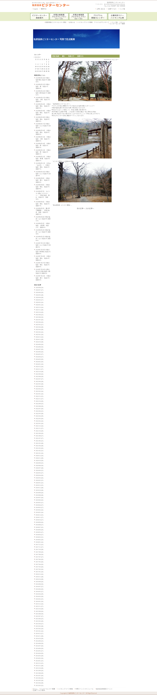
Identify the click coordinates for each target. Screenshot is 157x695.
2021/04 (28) (39, 446)
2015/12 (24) (39, 604)
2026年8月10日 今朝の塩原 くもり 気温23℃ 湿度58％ (43, 173)
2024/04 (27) (39, 357)
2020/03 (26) (39, 478)
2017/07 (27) (39, 557)
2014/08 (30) (39, 643)
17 (36, 69)
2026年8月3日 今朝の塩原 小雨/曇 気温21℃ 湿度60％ (43, 225)
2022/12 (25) (39, 396)
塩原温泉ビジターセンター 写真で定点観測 (54, 39)
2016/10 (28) (39, 579)
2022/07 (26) (39, 408)
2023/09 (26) (39, 374)
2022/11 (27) (39, 399)
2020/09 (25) (39, 463)
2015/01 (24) (39, 631)
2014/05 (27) (39, 651)
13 (42, 66)
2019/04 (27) (39, 505)
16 (48, 66)
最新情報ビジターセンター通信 (55, 22)
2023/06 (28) (39, 381)
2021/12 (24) (39, 426)
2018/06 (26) (39, 530)
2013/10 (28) (39, 668)
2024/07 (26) (39, 349)
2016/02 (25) (39, 599)
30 (48, 71)
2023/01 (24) (39, 394)
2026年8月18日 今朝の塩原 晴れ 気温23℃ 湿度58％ (43, 112)
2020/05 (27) (39, 473)
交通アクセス (112, 9)
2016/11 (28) (39, 577)
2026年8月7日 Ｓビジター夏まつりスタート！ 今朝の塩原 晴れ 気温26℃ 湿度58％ (43, 195)
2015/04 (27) (39, 623)
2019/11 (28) (39, 487)
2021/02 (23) (39, 450)
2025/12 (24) (39, 307)
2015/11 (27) (39, 606)
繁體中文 (43, 9)
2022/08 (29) (39, 406)
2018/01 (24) (39, 542)
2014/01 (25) (39, 661)
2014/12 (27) (39, 633)
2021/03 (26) (39, 448)
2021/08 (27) (39, 436)
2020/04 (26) (39, 475)
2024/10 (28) (39, 342)
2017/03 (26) (39, 567)
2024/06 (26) (39, 352)
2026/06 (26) (39, 292)
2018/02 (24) (39, 539)
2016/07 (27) (39, 586)
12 (40, 66)
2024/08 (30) (39, 347)
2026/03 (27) (39, 300)
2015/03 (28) (39, 626)
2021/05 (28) (39, 443)
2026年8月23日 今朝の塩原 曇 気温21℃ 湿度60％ (43, 86)
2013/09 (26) (39, 670)
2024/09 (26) (39, 344)
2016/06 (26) (39, 589)
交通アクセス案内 (39, 690)
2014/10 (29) (39, 638)
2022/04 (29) (39, 416)
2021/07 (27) (39, 438)
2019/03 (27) (39, 507)
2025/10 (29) (39, 312)
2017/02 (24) (39, 569)
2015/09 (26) (39, 611)
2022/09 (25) (39, 403)
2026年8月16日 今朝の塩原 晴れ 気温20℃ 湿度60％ (43, 132)
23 (48, 69)
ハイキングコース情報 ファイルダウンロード (93, 22)
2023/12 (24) (39, 366)
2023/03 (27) (39, 389)
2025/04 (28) (39, 327)
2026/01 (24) (39, 305)
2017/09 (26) (39, 552)
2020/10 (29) (39, 460)
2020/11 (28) (39, 458)
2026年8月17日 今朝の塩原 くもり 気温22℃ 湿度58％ (43, 125)
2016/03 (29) (39, 596)
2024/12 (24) (39, 337)
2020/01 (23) (39, 483)
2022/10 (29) (39, 401)
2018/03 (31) (39, 537)
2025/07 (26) (39, 319)
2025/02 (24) (39, 332)
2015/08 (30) (39, 614)
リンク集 (122, 9)
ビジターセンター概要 (117, 23)
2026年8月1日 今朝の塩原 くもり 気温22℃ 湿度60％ (43, 238)
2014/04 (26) (39, 653)
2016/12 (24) (39, 574)
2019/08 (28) (39, 495)
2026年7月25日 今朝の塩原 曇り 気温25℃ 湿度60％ (43, 278)
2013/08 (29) (39, 673)
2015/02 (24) (39, 628)
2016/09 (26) (39, 581)
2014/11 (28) (39, 636)
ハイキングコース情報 (65, 689)
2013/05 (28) (39, 680)
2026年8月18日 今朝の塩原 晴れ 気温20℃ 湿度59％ (43, 119)
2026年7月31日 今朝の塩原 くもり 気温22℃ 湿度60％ (43, 245)
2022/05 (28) (39, 413)
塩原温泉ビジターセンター (116, 2)
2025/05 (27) (39, 324)
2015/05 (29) (39, 621)
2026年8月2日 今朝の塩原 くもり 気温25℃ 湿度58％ (43, 232)
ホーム (122, 22)
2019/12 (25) (39, 485)
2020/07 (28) (39, 468)
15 (46, 66)
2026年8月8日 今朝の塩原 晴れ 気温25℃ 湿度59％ (43, 186)
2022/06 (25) (39, 411)
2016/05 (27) (39, 591)
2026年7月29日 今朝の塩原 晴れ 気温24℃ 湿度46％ (43, 258)
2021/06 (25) (39, 441)
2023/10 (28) (39, 371)
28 (44, 71)
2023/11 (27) (39, 369)
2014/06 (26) (39, 648)
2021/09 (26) (39, 433)
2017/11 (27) (39, 547)
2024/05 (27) (39, 354)
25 (38, 71)
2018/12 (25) (39, 515)
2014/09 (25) (39, 641)
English (35, 9)
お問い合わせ (101, 9)
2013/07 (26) (39, 675)
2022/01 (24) (39, 423)
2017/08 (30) (39, 554)
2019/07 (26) (39, 497)
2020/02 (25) (39, 480)
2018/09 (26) (39, 522)
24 (36, 71)
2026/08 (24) (39, 287)
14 (44, 66)
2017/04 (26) (39, 564)
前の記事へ (81, 208)
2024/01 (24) (39, 364)
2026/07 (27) (39, 290)
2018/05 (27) (39, 532)
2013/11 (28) (39, 665)
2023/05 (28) (39, 384)
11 (38, 66)
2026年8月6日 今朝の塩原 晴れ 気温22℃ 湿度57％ (43, 203)
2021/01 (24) (39, 453)
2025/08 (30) (39, 317)
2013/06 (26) (39, 678)
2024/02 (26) (39, 361)
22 (46, 69)
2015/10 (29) (39, 609)
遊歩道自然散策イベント (104, 689)
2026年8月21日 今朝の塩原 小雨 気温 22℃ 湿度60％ (43, 99)
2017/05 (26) (39, 562)
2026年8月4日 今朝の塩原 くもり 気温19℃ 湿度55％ (43, 219)
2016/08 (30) (39, 584)
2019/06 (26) (39, 500)
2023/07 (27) (39, 379)
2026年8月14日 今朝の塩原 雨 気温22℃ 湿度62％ (43, 145)
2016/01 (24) (39, 601)
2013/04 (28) (39, 683)
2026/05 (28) (39, 295)
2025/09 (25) (39, 314)
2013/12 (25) (39, 663)
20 (42, 69)
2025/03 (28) (39, 329)
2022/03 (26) (39, 418)
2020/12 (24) (39, 455)
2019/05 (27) (39, 502)
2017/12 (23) (39, 544)
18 (38, 69)
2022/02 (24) (39, 421)
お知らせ (72, 22)
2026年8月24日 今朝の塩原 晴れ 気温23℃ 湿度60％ (43, 80)
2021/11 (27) (39, 428)
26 (40, 71)
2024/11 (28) (39, 339)
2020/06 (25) (39, 470)
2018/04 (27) (39, 534)
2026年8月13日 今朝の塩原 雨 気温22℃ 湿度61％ (43, 152)
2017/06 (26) (39, 559)
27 (42, 71)
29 (46, 71)
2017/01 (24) (39, 572)
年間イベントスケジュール (84, 689)
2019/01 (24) (39, 512)
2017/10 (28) (39, 549)
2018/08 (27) (39, 525)
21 (44, 69)
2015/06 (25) (39, 618)
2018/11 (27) (39, 517)
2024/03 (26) (39, 359)
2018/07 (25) (39, 527)
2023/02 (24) (39, 391)
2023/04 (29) (39, 386)
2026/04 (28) (39, 297)
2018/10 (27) (39, 520)
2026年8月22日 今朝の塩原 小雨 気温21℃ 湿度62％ (43, 93)
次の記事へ (90, 208)
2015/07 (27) (39, 616)
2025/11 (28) (39, 310)
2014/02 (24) (39, 658)
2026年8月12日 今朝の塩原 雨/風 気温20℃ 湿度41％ (43, 158)
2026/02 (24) (39, 302)
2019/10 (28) (39, 490)
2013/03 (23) (39, 685)
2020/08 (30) (39, 465)
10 (36, 66)
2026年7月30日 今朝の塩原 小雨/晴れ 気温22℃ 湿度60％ (43, 251)
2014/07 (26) (39, 646)
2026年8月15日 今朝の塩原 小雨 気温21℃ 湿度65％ (43, 139)
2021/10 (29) (39, 431)
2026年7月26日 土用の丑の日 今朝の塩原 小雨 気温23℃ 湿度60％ (43, 271)
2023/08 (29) (39, 376)
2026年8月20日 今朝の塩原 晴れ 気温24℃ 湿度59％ (43, 106)
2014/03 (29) (39, 656)
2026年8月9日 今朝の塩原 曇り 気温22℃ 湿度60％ (43, 180)
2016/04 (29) (39, 594)
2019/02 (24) (39, 510)
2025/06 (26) (39, 322)
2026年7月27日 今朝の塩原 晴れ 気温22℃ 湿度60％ (43, 264)
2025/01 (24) (39, 334)
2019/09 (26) (39, 492)
